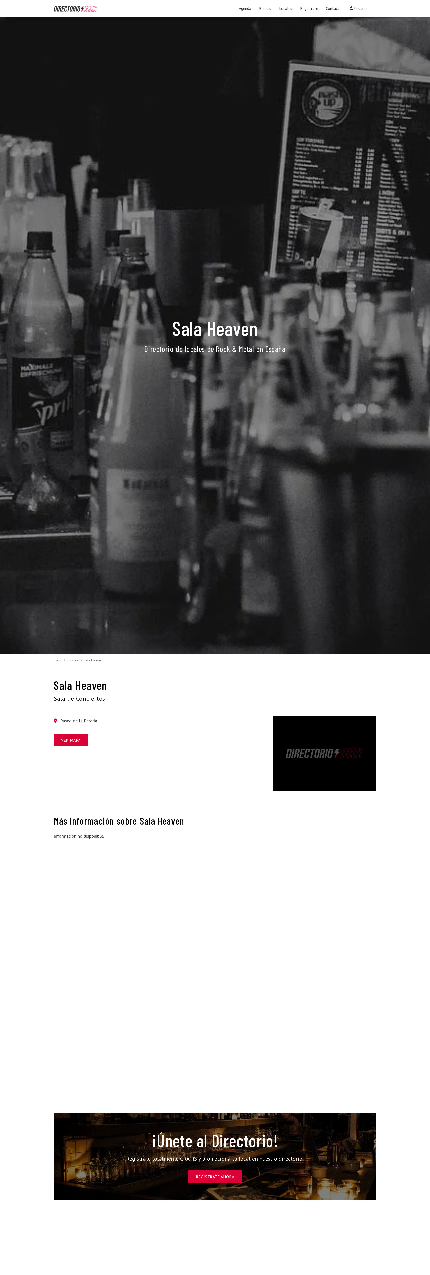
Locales (285, 8)
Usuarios (360, 8)
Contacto (334, 8)
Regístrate (309, 8)
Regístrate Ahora (215, 1176)
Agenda (245, 8)
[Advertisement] (105, 879)
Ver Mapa (71, 740)
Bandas (265, 8)
